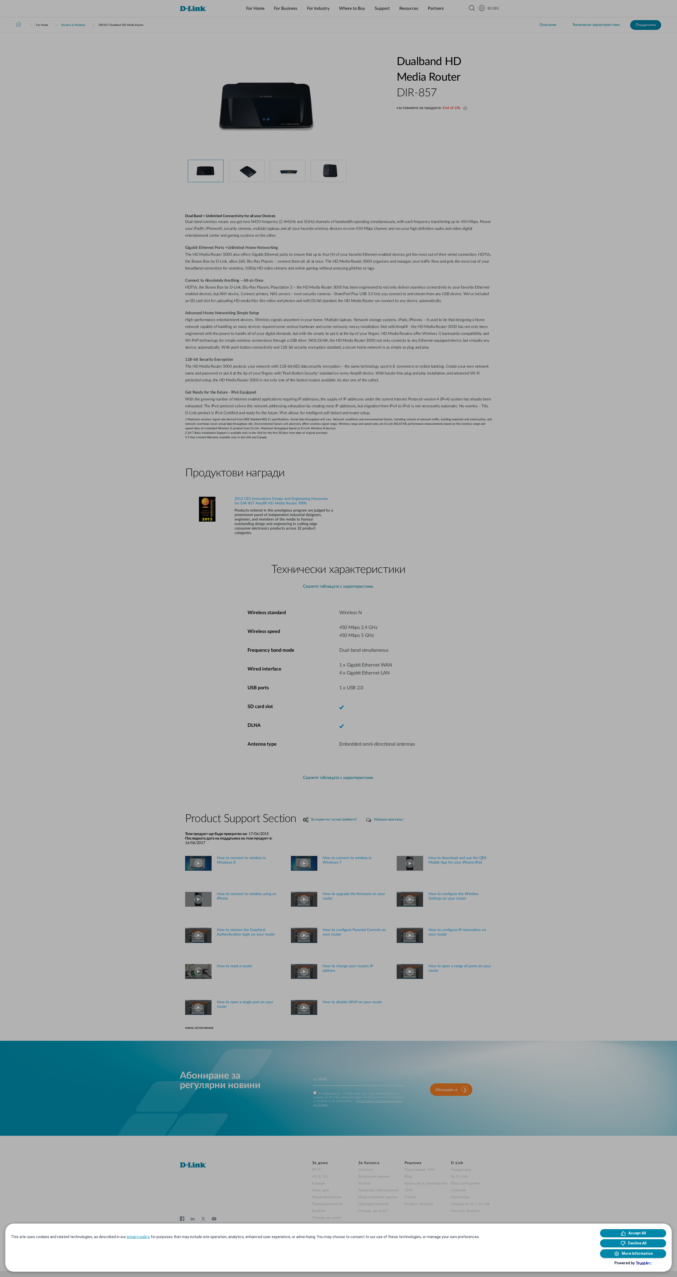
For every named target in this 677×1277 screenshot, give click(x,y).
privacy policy (138, 1237)
